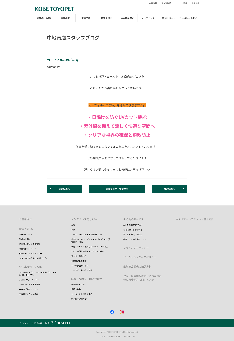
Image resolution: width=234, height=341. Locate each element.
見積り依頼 (76, 289)
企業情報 (153, 3)
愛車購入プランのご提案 (29, 243)
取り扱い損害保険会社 (132, 234)
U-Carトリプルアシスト (29, 279)
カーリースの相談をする (81, 294)
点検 (73, 224)
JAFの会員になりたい (132, 224)
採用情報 (195, 3)
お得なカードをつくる (132, 229)
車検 (73, 229)
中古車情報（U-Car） (31, 267)
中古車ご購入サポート (28, 289)
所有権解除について (27, 248)
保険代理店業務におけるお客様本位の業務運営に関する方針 (142, 277)
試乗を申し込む (78, 284)
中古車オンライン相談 (28, 294)
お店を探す (25, 219)
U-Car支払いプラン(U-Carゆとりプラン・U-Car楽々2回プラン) (37, 273)
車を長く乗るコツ (79, 256)
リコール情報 (181, 3)
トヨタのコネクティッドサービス (33, 258)
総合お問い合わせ (79, 298)
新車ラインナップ (26, 234)
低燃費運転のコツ (79, 260)
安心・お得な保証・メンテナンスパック (88, 251)
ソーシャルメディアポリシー (139, 257)
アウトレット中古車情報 (29, 284)
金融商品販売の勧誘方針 (137, 266)
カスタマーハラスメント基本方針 (195, 219)
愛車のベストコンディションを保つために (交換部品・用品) (90, 240)
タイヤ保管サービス (80, 265)
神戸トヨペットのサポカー (30, 253)
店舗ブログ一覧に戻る (117, 188)
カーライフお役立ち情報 (81, 270)
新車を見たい (26, 228)
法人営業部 (166, 3)
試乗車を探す (25, 239)
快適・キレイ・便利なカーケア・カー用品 (89, 246)
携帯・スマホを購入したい (134, 239)
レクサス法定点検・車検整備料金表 (86, 234)
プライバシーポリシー (136, 248)
